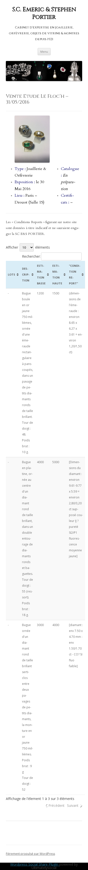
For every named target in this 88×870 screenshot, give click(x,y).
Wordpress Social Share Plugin (34, 864)
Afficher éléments (28, 247)
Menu (44, 51)
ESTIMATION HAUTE (57, 274)
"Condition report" (74, 274)
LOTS (11, 274)
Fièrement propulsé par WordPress (30, 854)
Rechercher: (31, 256)
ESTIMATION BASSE (41, 274)
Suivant (72, 805)
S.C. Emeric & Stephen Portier (44, 13)
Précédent (56, 805)
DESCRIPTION (25, 274)
